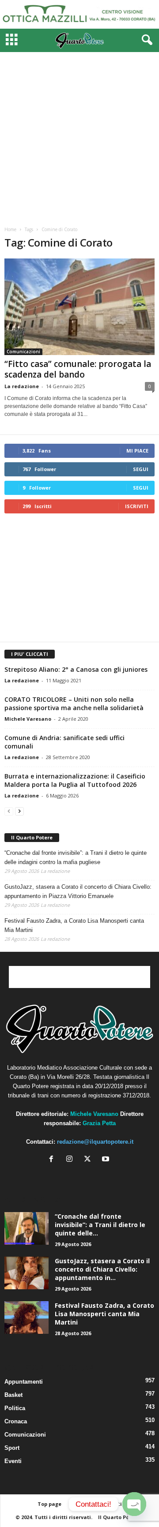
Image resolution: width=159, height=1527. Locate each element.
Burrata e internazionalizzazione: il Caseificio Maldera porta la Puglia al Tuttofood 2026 (74, 780)
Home (10, 229)
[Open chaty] (134, 1504)
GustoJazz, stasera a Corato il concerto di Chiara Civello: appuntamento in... (102, 1269)
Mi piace (137, 450)
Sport (11, 1448)
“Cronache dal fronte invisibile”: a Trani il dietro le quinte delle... (100, 1224)
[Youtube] (106, 1159)
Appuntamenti (23, 1381)
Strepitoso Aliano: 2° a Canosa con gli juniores (76, 669)
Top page (49, 1504)
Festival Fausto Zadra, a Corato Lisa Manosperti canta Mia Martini (74, 925)
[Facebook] (53, 1159)
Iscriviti (136, 506)
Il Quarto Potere (32, 837)
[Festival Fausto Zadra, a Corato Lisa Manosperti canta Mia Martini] (26, 1317)
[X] (89, 1159)
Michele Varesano (27, 718)
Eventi (13, 1461)
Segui (140, 469)
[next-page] (19, 811)
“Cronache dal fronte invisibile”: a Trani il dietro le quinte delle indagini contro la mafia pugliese (75, 857)
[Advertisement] (79, 135)
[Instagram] (71, 1159)
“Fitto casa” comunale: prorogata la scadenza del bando (77, 369)
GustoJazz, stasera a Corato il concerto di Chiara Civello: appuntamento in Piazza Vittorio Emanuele (77, 891)
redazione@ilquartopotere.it (95, 1141)
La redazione (21, 386)
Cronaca (15, 1421)
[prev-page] (8, 811)
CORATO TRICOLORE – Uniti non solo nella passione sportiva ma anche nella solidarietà (74, 703)
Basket (13, 1395)
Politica (14, 1408)
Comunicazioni (23, 351)
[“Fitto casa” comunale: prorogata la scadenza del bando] (79, 306)
